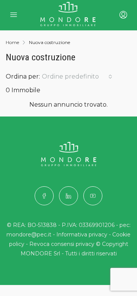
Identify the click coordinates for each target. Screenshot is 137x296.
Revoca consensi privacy (61, 244)
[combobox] (77, 77)
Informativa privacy (81, 234)
